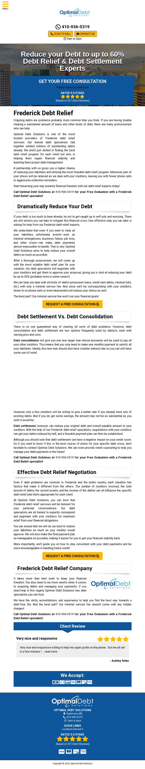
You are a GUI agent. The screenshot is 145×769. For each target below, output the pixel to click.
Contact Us (87, 33)
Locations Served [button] (72, 729)
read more (51, 651)
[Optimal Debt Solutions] (73, 701)
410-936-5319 (75, 26)
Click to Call (62, 33)
